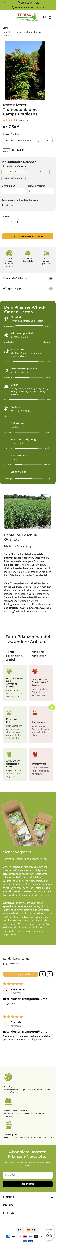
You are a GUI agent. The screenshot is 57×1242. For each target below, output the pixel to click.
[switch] (49, 1235)
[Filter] (42, 974)
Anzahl (6, 216)
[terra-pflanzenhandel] (27, 17)
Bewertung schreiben (20, 974)
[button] (4, 17)
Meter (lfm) (8, 186)
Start (5, 27)
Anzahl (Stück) (36, 186)
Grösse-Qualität (11, 134)
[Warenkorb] (50, 17)
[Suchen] (44, 17)
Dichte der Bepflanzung (14, 166)
